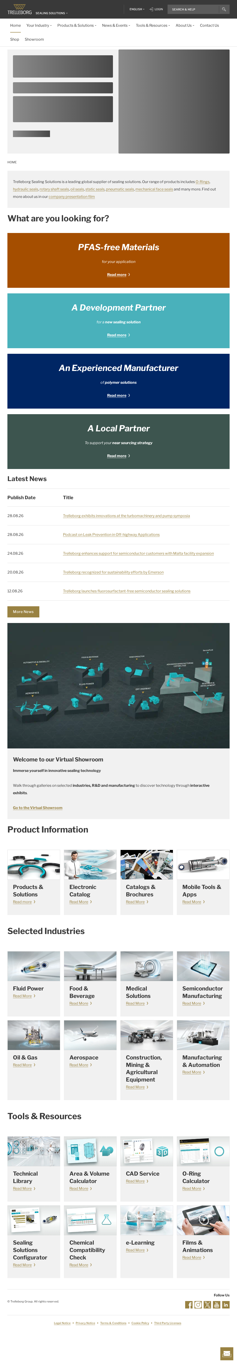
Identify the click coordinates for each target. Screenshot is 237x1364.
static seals (95, 189)
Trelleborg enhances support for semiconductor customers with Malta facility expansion (138, 553)
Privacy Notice (85, 1323)
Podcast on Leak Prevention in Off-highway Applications (111, 534)
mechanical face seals (154, 189)
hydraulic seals (25, 189)
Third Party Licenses (167, 1323)
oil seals (77, 189)
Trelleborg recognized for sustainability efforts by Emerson (113, 572)
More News (23, 612)
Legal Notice (62, 1323)
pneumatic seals (120, 189)
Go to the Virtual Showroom (37, 808)
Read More (78, 902)
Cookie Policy (140, 1323)
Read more (116, 274)
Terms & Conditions (113, 1323)
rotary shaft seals (54, 189)
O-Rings (202, 182)
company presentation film (72, 196)
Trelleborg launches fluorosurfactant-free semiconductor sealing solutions (126, 591)
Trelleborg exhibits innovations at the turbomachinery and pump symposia (126, 516)
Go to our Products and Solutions (31, 135)
